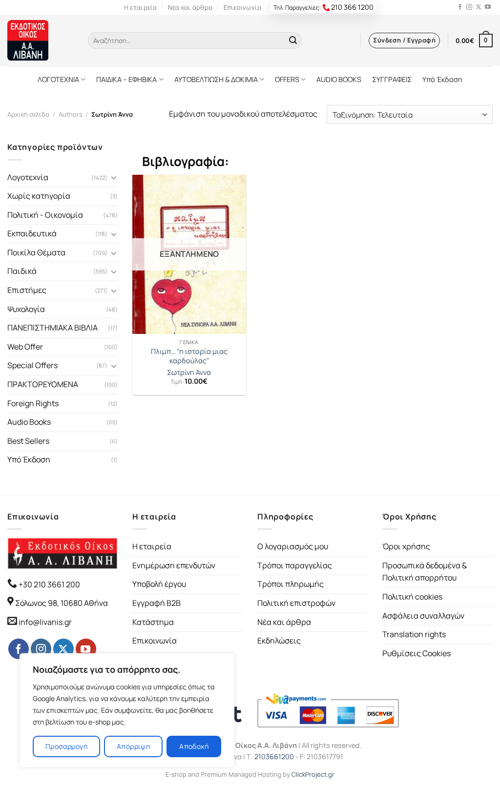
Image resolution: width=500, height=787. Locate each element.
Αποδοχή (193, 746)
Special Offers (32, 365)
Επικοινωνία (243, 7)
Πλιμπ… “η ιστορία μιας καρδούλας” (189, 356)
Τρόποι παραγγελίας (294, 565)
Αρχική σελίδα (28, 114)
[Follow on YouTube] (488, 7)
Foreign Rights (33, 403)
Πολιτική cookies (412, 596)
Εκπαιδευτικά (32, 233)
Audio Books (29, 421)
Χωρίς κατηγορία (38, 195)
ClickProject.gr (313, 774)
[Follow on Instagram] (469, 7)
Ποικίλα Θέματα (36, 252)
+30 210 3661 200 (48, 584)
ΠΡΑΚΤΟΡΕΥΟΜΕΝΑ (42, 384)
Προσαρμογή (66, 746)
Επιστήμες (26, 290)
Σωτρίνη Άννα (189, 372)
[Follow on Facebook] (460, 7)
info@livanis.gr (45, 622)
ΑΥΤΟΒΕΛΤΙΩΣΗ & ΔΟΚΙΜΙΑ (216, 79)
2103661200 (274, 756)
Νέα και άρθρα (190, 7)
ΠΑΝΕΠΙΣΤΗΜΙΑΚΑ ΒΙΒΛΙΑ (52, 327)
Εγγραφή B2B (156, 603)
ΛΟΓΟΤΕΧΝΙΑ (58, 79)
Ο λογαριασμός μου (292, 546)
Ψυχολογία (26, 309)
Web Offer (25, 346)
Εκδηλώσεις (279, 640)
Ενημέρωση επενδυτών (173, 565)
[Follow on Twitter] (478, 7)
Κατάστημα (153, 622)
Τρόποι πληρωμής (290, 584)
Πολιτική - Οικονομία (45, 214)
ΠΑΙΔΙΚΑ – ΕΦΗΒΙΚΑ (126, 79)
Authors (71, 114)
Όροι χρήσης (406, 546)
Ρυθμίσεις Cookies (416, 653)
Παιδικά (22, 271)
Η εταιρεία (140, 7)
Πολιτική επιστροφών (296, 603)
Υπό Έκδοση (442, 79)
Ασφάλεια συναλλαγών (423, 615)
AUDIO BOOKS (338, 79)
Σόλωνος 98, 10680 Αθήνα (61, 603)
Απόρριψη (133, 746)
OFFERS (287, 79)
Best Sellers (28, 440)
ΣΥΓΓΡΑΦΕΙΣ (392, 79)
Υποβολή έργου (159, 584)
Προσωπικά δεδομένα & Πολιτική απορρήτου (424, 571)
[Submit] (293, 40)
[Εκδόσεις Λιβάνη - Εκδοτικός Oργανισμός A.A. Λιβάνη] (40, 40)
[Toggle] (114, 177)
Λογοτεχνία (27, 177)
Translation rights (414, 634)
